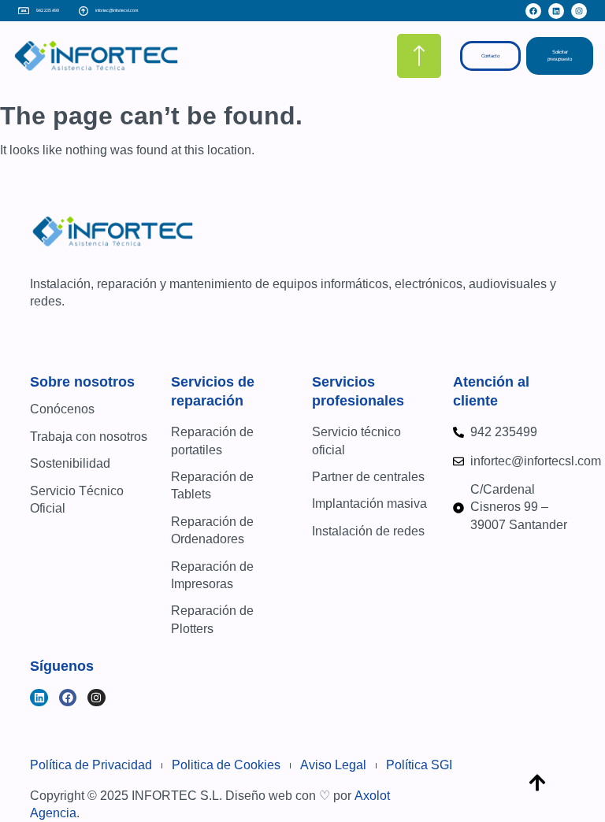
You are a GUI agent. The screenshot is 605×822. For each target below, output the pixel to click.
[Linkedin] (556, 11)
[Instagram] (579, 11)
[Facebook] (533, 11)
